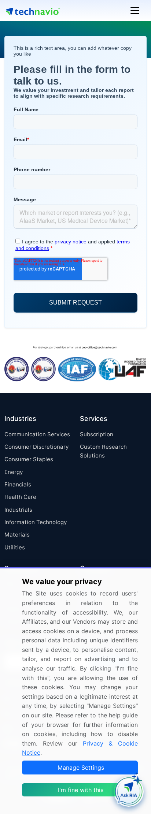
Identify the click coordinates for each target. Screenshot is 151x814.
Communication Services (37, 434)
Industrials (18, 509)
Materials (17, 534)
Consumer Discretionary (36, 446)
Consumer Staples (28, 459)
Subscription (96, 434)
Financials (17, 484)
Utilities (14, 547)
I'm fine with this (80, 790)
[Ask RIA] (129, 792)
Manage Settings (81, 767)
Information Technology (35, 522)
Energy (13, 471)
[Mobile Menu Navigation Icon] (135, 10)
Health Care (20, 496)
